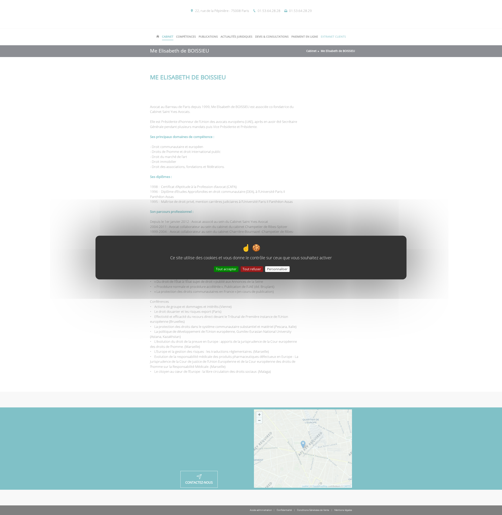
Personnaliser (277, 269)
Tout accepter (226, 269)
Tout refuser (252, 269)
